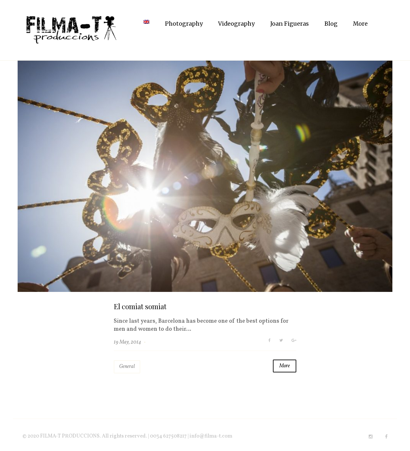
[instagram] (371, 436)
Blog (331, 23)
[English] (146, 24)
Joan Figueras (289, 23)
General (127, 366)
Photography (184, 23)
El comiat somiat (140, 306)
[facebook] (386, 436)
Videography (236, 23)
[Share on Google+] (293, 341)
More (360, 23)
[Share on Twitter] (281, 341)
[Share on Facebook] (269, 341)
